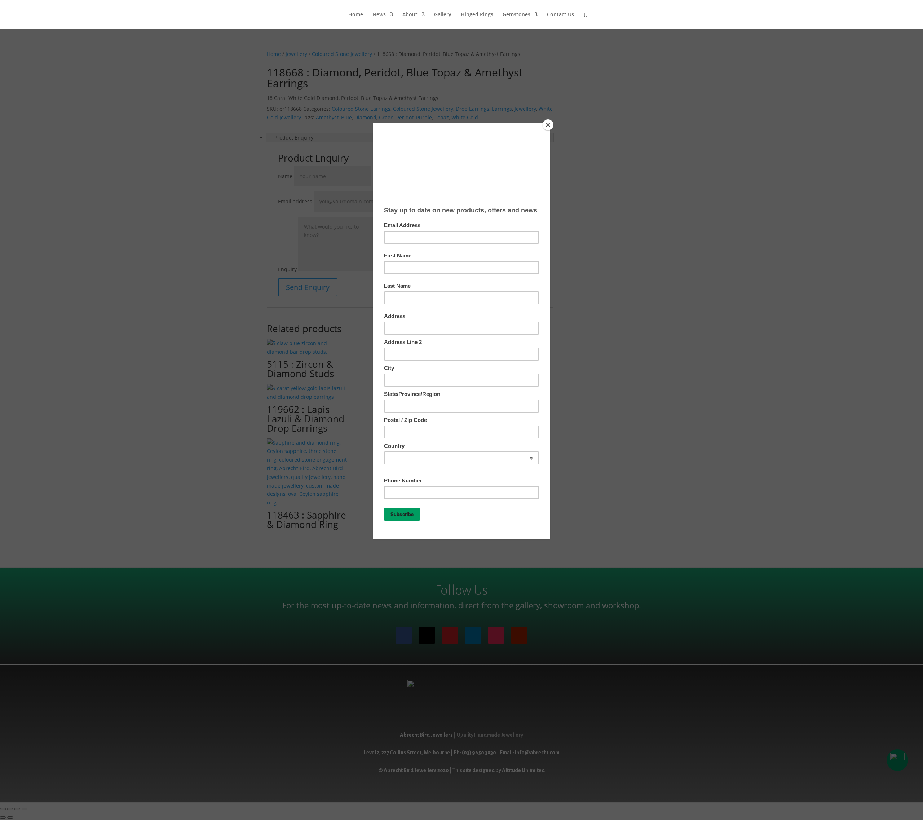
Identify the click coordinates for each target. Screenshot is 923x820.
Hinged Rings (477, 15)
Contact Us (560, 15)
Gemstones (516, 15)
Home (355, 15)
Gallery (442, 15)
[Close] (548, 124)
